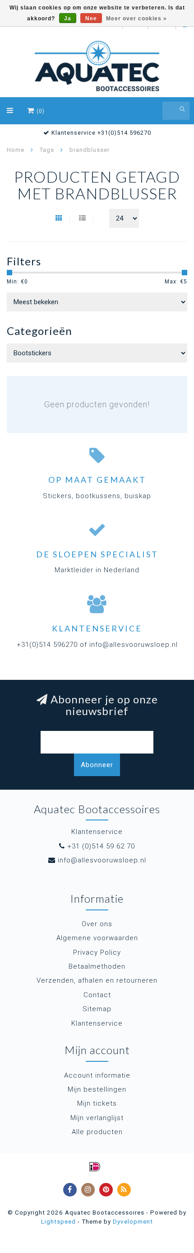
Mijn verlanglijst (97, 1118)
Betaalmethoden (97, 966)
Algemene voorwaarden (97, 938)
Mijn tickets (97, 1103)
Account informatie (97, 1075)
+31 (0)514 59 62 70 (101, 846)
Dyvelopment (133, 1221)
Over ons (97, 924)
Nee (91, 18)
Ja (67, 18)
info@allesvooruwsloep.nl (102, 860)
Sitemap (97, 1009)
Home (15, 149)
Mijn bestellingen (97, 1089)
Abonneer (97, 765)
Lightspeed (58, 1221)
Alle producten (97, 1132)
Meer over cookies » (136, 18)
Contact (97, 995)
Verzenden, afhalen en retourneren (97, 980)
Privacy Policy (97, 952)
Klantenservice (97, 1023)
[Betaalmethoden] (94, 1166)
